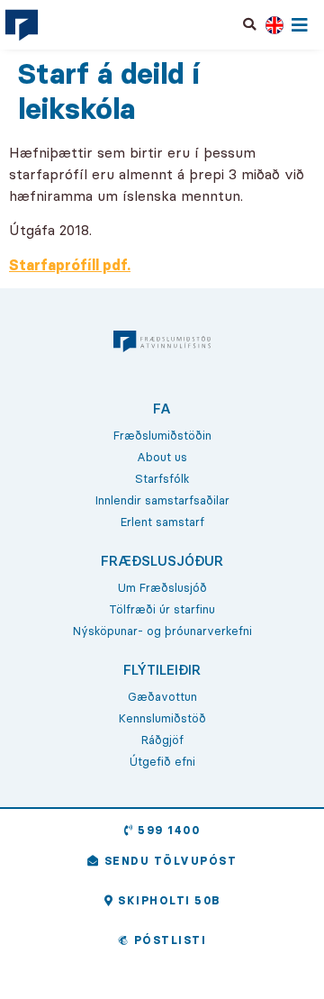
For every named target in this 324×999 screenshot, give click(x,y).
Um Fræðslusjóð (162, 587)
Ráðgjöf (162, 739)
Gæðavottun (162, 696)
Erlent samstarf (162, 521)
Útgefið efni (162, 761)
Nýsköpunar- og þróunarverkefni (162, 630)
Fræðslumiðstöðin (162, 435)
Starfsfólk (162, 478)
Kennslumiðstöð (162, 718)
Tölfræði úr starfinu (162, 609)
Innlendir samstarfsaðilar (162, 500)
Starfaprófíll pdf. (69, 265)
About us (162, 457)
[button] (250, 24)
